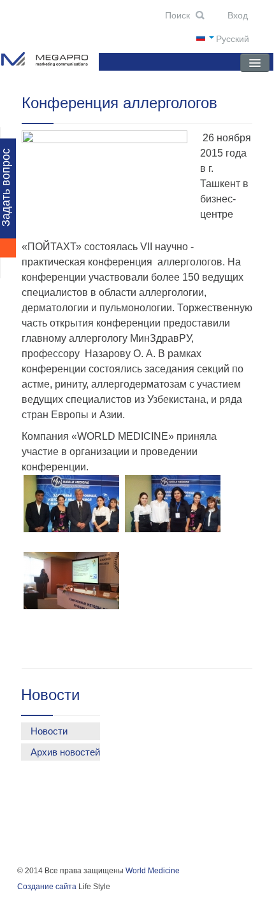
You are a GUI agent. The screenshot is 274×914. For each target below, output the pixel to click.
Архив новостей (65, 752)
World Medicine (153, 870)
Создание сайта (46, 886)
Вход (236, 15)
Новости (49, 731)
